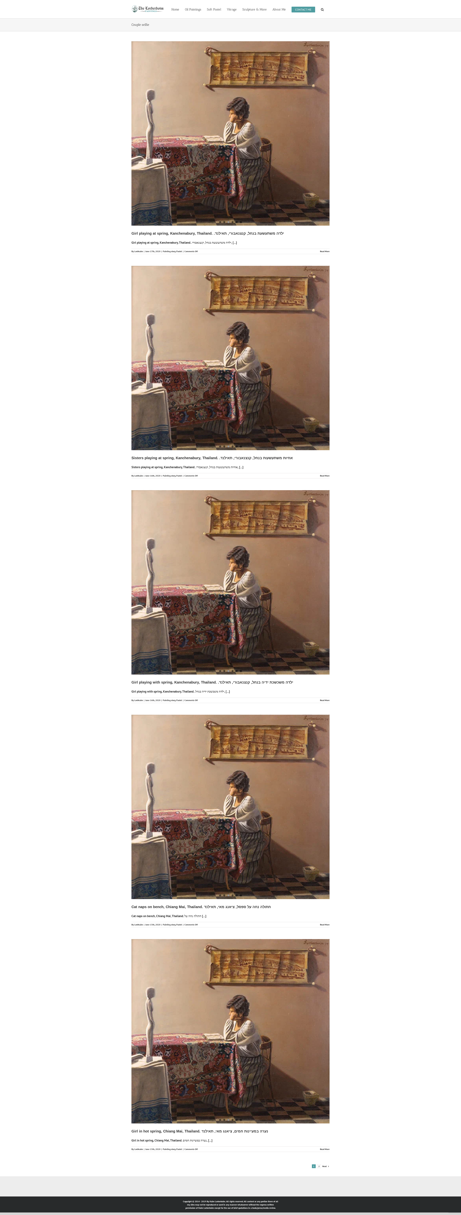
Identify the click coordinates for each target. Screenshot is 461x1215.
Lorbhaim (138, 209)
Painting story (169, 209)
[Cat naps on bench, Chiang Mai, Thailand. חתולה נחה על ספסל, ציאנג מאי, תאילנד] (230, 654)
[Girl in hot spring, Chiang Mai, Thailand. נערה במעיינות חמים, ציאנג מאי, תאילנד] (230, 835)
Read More (325, 209)
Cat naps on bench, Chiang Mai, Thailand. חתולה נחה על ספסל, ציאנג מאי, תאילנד (201, 732)
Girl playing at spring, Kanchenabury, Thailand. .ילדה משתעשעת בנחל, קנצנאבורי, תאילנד (207, 191)
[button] (322, 9)
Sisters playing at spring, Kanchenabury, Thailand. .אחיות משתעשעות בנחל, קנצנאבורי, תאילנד (212, 372)
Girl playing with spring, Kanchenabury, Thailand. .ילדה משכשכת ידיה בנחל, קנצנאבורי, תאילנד (212, 552)
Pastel (179, 209)
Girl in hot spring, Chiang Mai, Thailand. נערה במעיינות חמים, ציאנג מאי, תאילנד (199, 913)
